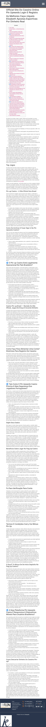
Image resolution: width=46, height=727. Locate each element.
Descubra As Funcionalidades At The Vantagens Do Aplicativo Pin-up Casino (17, 90)
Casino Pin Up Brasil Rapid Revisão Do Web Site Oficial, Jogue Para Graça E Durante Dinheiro (16, 40)
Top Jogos (11, 27)
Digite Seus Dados (13, 50)
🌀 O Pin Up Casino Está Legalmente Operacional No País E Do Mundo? (16, 36)
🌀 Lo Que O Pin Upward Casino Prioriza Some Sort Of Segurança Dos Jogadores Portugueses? (16, 48)
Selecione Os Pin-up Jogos (15, 82)
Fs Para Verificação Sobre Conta (16, 54)
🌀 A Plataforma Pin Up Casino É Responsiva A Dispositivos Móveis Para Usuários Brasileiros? (16, 63)
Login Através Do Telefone (15, 96)
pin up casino (21, 181)
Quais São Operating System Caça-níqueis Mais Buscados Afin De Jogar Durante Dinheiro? (16, 107)
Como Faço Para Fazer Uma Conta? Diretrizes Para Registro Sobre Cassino (17, 44)
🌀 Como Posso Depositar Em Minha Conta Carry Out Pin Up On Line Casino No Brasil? (16, 99)
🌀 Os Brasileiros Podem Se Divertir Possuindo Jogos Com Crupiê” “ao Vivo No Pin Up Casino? (17, 85)
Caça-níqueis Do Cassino (14, 115)
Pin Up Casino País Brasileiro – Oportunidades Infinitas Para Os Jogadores (16, 94)
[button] (43, 4)
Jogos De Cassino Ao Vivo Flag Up (16, 104)
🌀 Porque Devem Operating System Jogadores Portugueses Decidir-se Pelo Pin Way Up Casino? (17, 77)
